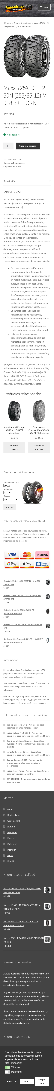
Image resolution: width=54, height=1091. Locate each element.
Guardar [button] (27, 1081)
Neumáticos (26, 23)
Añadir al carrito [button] (14, 447)
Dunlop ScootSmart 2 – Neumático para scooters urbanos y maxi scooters (25, 726)
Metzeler (12, 843)
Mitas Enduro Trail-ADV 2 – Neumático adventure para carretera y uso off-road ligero (28, 734)
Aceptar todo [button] (42, 1081)
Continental (13, 820)
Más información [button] (13, 1063)
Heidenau (12, 832)
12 (14, 166)
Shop (16, 23)
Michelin (11, 849)
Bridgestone (13, 815)
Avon (9, 809)
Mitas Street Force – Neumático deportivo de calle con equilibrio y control (28, 772)
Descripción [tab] (9, 181)
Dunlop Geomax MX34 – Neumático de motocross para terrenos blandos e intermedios (24, 763)
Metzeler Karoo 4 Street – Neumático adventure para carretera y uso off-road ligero (28, 753)
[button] (46, 39)
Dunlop (11, 826)
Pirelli (10, 861)
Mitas (10, 855)
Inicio (9, 23)
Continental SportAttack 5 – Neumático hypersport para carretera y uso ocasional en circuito (28, 744)
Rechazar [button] (11, 1081)
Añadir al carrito (27, 145)
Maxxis (19, 166)
